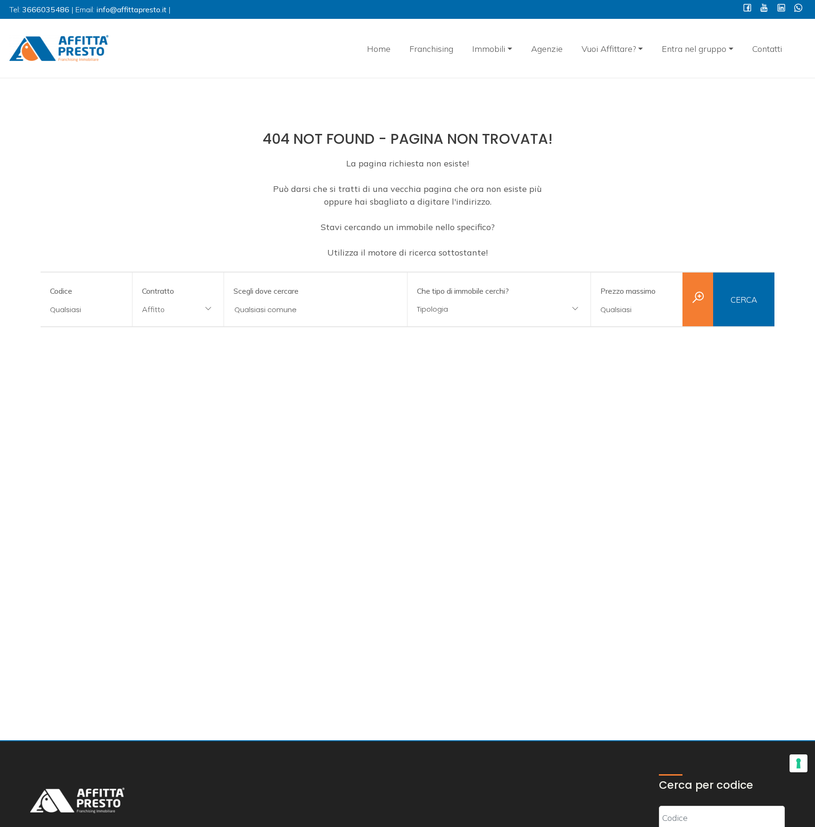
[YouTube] (764, 8)
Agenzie (547, 48)
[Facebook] (747, 8)
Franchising (431, 48)
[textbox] (482, 309)
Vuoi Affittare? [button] (609, 48)
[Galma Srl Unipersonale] (58, 47)
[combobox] (178, 310)
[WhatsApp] (798, 8)
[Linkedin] (781, 8)
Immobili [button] (488, 48)
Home (379, 48)
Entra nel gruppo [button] (694, 48)
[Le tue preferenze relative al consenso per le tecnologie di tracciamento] (798, 763)
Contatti (767, 48)
